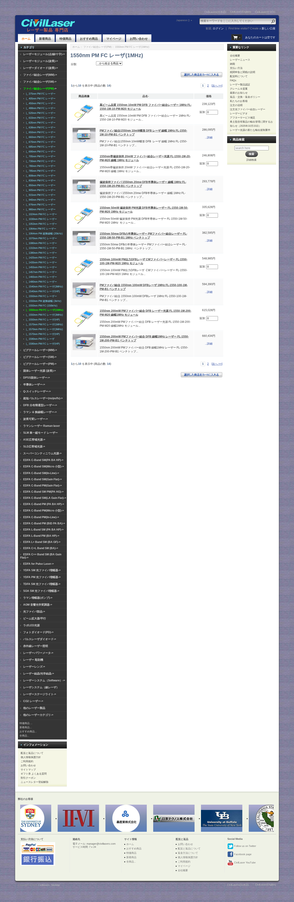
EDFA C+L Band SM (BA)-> (40, 548)
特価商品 (65, 38)
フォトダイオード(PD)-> (38, 632)
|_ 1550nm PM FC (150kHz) (41, 305)
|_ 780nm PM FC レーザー (40, 166)
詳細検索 (251, 159)
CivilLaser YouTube (244, 862)
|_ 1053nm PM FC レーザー (41, 223)
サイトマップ (28, 769)
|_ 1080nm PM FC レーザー (41, 243)
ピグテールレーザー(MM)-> (40, 350)
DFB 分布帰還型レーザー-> (40, 405)
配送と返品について (32, 753)
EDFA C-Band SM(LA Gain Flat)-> (44, 498)
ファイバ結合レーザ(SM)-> (40, 81)
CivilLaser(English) (240, 11)
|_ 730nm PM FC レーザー (40, 161)
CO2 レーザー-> (33, 701)
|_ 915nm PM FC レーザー (40, 195)
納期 (232, 63)
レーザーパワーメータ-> (38, 653)
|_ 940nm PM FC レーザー (40, 199)
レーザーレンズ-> (34, 666)
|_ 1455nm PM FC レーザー (41, 267)
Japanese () (183, 20)
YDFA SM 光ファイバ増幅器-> (42, 570)
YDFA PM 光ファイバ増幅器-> (42, 577)
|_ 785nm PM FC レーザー (40, 170)
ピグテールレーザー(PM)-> (40, 363)
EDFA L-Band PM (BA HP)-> (41, 535)
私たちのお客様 (239, 101)
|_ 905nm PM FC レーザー (40, 190)
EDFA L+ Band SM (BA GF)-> (41, 542)
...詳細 (208, 137)
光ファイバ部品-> (34, 611)
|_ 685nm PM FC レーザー (40, 146)
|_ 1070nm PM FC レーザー (41, 238)
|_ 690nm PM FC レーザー (40, 151)
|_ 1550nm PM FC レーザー (41, 296)
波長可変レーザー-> (35, 419)
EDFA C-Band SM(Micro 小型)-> (43, 466)
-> (40, 88)
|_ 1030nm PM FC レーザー (41, 219)
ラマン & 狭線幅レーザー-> (40, 412)
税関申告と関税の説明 (242, 72)
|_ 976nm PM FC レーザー (40, 204)
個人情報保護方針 (31, 757)
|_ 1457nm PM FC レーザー (41, 272)
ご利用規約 (27, 761)
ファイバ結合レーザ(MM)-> (40, 74)
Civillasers (44, 885)
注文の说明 (236, 105)
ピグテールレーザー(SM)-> (40, 357)
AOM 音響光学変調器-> (37, 604)
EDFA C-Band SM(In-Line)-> (41, 473)
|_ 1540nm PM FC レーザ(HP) (42, 291)
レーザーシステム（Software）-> (44, 680)
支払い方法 (236, 68)
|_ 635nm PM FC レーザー (40, 122)
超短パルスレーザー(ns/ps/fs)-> (43, 398)
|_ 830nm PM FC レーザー (40, 180)
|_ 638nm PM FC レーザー (40, 127)
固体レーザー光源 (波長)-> (39, 370)
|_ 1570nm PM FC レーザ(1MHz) (44, 324)
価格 (209, 96)
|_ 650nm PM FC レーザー (40, 132)
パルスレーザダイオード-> (39, 639)
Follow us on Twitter (244, 846)
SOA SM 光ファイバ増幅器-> (41, 591)
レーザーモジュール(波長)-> (40, 61)
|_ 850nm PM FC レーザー (40, 185)
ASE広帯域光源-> (34, 439)
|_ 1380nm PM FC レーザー (41, 252)
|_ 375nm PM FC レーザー (40, 93)
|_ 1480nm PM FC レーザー (41, 281)
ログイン (218, 28)
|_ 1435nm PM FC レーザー (41, 262)
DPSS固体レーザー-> (36, 377)
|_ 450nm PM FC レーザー (40, 103)
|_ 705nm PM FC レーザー (40, 156)
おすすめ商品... (28, 731)
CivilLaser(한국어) (265, 12)
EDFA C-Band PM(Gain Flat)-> (42, 485)
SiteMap (55, 885)
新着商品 (45, 38)
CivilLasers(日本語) (215, 12)
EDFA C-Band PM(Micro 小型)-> (43, 510)
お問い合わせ (139, 38)
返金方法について (188, 852)
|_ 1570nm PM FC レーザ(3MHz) (44, 329)
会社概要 (235, 55)
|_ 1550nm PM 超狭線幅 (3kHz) (43, 301)
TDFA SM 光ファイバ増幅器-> (41, 584)
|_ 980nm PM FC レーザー (40, 209)
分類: (74, 64)
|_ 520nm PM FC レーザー (40, 113)
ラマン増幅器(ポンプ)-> (37, 597)
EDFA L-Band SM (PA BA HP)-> (43, 529)
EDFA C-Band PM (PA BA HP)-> (43, 504)
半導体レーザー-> (34, 384)
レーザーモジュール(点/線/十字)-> (44, 54)
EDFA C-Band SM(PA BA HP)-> (43, 460)
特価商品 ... (26, 723)
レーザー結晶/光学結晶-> (38, 673)
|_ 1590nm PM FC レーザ (39, 338)
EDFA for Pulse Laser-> (38, 563)
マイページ (113, 38)
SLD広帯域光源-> (34, 446)
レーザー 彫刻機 (33, 659)
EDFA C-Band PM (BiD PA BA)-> (44, 523)
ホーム (26, 38)
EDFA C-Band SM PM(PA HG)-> (43, 491)
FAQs (233, 80)
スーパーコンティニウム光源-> (42, 453)
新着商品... (26, 727)
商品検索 (239, 139)
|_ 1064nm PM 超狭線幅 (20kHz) (44, 233)
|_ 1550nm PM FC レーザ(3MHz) (44, 314)
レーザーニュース (240, 59)
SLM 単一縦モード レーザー (40, 432)
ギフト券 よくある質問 (34, 773)
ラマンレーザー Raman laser (41, 425)
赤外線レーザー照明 (35, 646)
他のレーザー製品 (34, 708)
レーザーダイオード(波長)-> (40, 68)
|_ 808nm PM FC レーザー (40, 175)
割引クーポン (28, 777)
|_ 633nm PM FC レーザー (40, 117)
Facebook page (242, 854)
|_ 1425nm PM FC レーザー (41, 257)
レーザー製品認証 (240, 84)
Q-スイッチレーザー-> (37, 391)
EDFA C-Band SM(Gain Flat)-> (42, 479)
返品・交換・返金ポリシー (245, 97)
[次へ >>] (217, 85)
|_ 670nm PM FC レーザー (40, 141)
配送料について (239, 76)
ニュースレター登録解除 (34, 782)
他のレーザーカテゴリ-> (38, 715)
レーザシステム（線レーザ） (41, 687)
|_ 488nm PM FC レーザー (40, 108)
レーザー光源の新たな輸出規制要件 (250, 130)
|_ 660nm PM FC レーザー (40, 137)
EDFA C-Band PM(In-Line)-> (41, 517)
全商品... (24, 735)
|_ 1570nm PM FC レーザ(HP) (42, 334)
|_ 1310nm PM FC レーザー (41, 248)
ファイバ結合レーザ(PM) (97, 46)
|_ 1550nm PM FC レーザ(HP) (42, 319)
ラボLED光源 (31, 625)
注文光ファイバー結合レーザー (247, 109)
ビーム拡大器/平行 (34, 618)
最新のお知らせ (239, 92)
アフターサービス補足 (242, 117)
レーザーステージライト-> (39, 694)
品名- (145, 96)
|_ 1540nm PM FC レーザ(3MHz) (44, 286)
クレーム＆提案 (239, 88)
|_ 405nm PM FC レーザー (40, 98)
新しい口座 (268, 28)
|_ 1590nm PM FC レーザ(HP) (42, 343)
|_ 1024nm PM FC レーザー (41, 214)
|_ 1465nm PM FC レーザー (41, 276)
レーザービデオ (239, 113)
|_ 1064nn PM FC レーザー (40, 228)
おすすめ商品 (89, 38)
